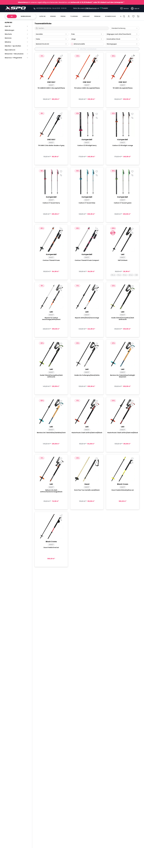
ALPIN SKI (42, 16)
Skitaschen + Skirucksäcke (14, 54)
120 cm (131, 275)
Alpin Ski (7, 26)
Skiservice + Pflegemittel (13, 58)
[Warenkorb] (138, 16)
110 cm (119, 275)
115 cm (125, 275)
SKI (12, 16)
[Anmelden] (129, 16)
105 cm (113, 275)
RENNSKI (53, 16)
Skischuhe (8, 34)
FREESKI (63, 16)
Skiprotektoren (10, 50)
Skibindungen (9, 30)
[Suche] (124, 16)
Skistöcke (8, 38)
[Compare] (61, 60)
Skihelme (8, 42)
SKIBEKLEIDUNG (26, 16)
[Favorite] (61, 56)
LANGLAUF (86, 16)
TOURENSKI (74, 16)
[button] (137, 275)
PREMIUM (97, 16)
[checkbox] (72, 44)
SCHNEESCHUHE (110, 16)
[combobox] (124, 28)
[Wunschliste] (133, 16)
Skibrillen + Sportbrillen (13, 46)
